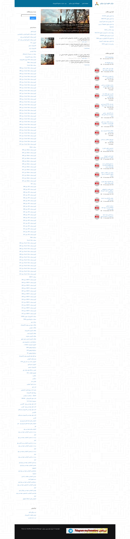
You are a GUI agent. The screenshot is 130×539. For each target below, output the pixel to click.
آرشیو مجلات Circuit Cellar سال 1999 (27, 99)
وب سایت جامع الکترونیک (59, 3)
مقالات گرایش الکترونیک (30, 330)
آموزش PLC (33, 43)
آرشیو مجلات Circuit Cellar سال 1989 (27, 71)
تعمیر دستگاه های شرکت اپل (29, 370)
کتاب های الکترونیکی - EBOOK (29, 398)
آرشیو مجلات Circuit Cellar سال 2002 (27, 107)
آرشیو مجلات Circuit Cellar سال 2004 (27, 113)
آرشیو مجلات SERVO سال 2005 (29, 285)
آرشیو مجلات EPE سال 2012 (29, 226)
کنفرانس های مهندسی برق (30, 429)
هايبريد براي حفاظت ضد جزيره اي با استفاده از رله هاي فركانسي (107, 95)
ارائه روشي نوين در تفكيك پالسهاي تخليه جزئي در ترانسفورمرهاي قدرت (74, 39)
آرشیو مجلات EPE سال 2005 (29, 206)
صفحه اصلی (85, 3)
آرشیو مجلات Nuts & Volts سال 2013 (27, 268)
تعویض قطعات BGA (31, 373)
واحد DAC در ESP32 (109, 30)
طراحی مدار (33, 381)
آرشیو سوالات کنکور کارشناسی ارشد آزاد (27, 40)
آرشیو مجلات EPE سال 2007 (29, 212)
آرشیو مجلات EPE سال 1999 (29, 189)
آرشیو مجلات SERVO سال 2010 (29, 299)
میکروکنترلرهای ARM (31, 347)
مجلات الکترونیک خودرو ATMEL (28, 316)
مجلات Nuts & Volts (31, 240)
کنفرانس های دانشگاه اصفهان (29, 499)
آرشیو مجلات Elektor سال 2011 (29, 169)
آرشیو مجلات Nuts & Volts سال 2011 (27, 263)
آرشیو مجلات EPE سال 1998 (29, 186)
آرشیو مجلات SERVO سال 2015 (29, 313)
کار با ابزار (34, 387)
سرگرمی (34, 378)
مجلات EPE (33, 184)
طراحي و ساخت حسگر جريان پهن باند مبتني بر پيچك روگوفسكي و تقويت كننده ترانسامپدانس (67, 26)
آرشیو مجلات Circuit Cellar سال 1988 (27, 68)
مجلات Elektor (33, 147)
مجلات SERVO (32, 277)
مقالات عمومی (32, 328)
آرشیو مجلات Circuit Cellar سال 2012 (27, 136)
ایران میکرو (83, 28)
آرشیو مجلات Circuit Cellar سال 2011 (27, 133)
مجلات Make (33, 237)
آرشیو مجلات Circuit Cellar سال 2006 (27, 119)
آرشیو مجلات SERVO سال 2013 (29, 308)
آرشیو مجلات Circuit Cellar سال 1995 (27, 88)
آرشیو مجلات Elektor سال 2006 (29, 155)
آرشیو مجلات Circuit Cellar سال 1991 (27, 76)
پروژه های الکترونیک (31, 393)
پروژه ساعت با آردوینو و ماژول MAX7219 (104, 33)
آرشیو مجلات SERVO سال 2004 (29, 282)
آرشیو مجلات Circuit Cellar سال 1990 (27, 73)
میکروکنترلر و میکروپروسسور (29, 342)
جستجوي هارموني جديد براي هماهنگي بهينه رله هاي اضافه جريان (107, 165)
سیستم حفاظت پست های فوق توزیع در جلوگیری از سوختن (107, 123)
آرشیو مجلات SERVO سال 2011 (29, 302)
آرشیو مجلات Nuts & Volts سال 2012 (27, 265)
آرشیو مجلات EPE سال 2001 (29, 195)
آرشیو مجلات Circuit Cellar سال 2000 (27, 102)
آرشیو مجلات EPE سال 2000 (29, 192)
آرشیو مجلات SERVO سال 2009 (29, 296)
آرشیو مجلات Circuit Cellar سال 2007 (27, 121)
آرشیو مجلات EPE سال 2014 (29, 231)
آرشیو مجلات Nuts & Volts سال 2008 (27, 254)
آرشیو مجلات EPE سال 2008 (29, 215)
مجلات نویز (33, 322)
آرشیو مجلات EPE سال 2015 (29, 234)
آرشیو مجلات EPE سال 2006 (29, 209)
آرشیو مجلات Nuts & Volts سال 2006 (27, 248)
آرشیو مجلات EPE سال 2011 (29, 223)
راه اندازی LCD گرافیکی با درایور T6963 (105, 38)
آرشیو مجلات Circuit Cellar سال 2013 (27, 138)
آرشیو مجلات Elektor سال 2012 (29, 172)
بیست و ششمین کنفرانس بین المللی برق (26, 443)
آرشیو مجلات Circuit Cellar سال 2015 (27, 144)
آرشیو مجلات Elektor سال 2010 (29, 167)
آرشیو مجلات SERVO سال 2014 (29, 311)
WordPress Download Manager (34, 529)
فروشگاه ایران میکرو (74, 3)
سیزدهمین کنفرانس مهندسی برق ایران (27, 482)
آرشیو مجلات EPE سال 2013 (29, 229)
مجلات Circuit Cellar (31, 65)
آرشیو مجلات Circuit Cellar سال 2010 (27, 130)
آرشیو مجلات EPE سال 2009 (29, 217)
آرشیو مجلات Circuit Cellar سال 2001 (27, 104)
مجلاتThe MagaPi (109, 63)
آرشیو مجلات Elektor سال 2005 (29, 152)
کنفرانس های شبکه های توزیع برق (28, 421)
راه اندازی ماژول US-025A (108, 16)
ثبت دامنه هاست (32, 518)
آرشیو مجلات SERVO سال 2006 (29, 288)
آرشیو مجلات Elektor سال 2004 (29, 150)
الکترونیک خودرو (32, 367)
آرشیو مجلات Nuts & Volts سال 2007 (27, 251)
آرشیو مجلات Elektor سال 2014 (29, 178)
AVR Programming (109, 57)
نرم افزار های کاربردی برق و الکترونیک (27, 356)
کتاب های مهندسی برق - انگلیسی (28, 404)
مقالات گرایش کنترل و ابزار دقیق (28, 339)
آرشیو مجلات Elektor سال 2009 (29, 164)
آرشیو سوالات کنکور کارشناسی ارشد (28, 37)
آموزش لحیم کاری (32, 364)
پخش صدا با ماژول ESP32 (108, 44)
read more (55, 30)
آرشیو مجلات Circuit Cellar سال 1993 (27, 82)
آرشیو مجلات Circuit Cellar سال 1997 (27, 93)
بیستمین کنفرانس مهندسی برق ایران (27, 462)
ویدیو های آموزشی (31, 359)
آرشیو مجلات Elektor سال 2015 (29, 181)
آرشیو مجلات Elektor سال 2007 (29, 158)
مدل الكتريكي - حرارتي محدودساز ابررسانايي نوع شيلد (107, 114)
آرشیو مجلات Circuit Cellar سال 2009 (27, 127)
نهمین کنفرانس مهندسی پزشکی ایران (27, 490)
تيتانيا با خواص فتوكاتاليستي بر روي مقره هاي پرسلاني (107, 207)
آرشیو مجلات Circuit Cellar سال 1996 (27, 90)
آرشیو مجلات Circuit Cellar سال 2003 (27, 110)
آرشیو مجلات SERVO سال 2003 (29, 279)
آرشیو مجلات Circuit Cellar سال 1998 (27, 96)
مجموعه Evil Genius (31, 401)
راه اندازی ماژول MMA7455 (107, 18)
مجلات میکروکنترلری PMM (30, 319)
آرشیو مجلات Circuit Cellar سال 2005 (27, 116)
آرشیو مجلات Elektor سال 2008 (29, 161)
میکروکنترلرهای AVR (31, 350)
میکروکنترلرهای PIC (31, 353)
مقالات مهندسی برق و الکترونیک (28, 325)
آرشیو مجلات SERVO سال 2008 (29, 294)
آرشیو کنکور (33, 31)
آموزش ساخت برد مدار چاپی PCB (28, 361)
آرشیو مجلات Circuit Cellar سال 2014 (27, 141)
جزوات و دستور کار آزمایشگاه (29, 54)
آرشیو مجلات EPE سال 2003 (29, 200)
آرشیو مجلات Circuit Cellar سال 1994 (27, 85)
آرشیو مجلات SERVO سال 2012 (29, 305)
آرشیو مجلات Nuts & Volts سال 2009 (27, 257)
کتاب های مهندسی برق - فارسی (28, 407)
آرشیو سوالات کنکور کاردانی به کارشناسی (27, 34)
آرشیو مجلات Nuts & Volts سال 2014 (27, 271)
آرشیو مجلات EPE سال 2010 (29, 220)
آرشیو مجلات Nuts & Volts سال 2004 (27, 243)
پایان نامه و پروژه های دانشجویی (28, 390)
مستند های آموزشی (31, 384)
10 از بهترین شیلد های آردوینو (107, 21)
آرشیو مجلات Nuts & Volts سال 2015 (27, 274)
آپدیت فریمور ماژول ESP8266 (107, 35)
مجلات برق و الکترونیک (30, 57)
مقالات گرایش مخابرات (31, 336)
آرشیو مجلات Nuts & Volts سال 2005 (27, 246)
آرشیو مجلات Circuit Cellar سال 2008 (27, 124)
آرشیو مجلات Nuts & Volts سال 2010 (27, 260)
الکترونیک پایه (32, 48)
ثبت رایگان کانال (32, 512)
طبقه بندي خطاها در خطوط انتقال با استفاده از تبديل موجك (107, 174)
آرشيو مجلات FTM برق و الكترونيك (28, 59)
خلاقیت (34, 376)
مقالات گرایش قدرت (31, 333)
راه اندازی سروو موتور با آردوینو (106, 41)
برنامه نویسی (33, 51)
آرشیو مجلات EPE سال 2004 (29, 203)
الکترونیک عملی (32, 45)
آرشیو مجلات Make (31, 62)
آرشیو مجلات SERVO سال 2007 (29, 291)
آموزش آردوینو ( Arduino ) (30, 344)
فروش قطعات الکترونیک (30, 515)
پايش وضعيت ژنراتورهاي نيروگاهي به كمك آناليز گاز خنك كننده (107, 191)
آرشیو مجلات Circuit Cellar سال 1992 (27, 79)
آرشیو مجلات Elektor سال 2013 (29, 175)
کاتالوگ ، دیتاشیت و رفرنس (29, 395)
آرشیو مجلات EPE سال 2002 (29, 198)
